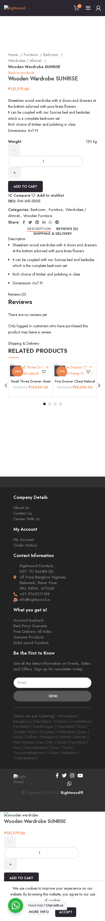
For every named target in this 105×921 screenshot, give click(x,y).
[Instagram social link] (72, 775)
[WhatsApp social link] (50, 222)
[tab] (39, 228)
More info (39, 911)
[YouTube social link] (80, 775)
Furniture (31, 54)
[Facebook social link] (24, 222)
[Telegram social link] (57, 222)
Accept (65, 912)
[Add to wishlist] (44, 371)
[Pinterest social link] (37, 222)
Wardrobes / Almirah (25, 60)
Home (13, 54)
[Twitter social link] (30, 222)
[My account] (98, 8)
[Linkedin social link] (44, 222)
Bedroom (51, 54)
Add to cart (25, 186)
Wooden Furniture (37, 215)
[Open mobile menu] (88, 8)
